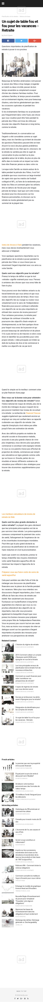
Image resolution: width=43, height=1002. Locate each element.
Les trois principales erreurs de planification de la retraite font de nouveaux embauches (28, 668)
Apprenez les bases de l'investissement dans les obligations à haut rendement (27, 911)
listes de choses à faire (12, 245)
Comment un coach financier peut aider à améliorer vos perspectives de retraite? (28, 678)
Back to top (22, 991)
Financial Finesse (33, 413)
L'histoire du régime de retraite (27, 645)
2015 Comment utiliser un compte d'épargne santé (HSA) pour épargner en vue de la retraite (28, 657)
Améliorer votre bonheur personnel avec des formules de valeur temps (28, 786)
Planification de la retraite (10, 16)
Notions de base (25, 16)
